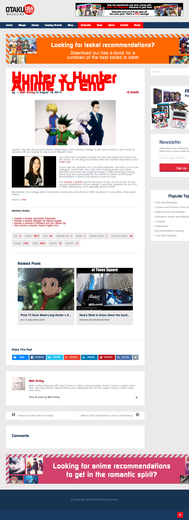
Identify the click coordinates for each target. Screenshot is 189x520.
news (39, 243)
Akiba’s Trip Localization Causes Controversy (107, 415)
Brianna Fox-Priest (101, 320)
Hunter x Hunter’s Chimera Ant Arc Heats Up (40, 223)
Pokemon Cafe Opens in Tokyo (36, 415)
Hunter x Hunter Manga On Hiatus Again (38, 221)
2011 (17, 236)
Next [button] (130, 299)
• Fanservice (161, 226)
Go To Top (180, 515)
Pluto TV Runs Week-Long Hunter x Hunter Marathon (54, 315)
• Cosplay (159, 221)
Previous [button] (21, 299)
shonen (72, 243)
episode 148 (64, 236)
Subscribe (86, 25)
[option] (46, 296)
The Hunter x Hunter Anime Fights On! (36, 225)
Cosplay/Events (53, 25)
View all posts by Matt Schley (44, 397)
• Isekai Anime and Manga (169, 212)
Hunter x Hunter (73, 182)
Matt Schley (27, 92)
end (47, 236)
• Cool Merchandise (165, 235)
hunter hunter (98, 236)
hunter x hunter (122, 236)
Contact (124, 25)
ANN (23, 200)
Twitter (136, 397)
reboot (55, 243)
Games (35, 25)
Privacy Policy (110, 499)
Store (99, 25)
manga (21, 243)
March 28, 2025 (86, 320)
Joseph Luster (39, 320)
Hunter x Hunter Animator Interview (35, 218)
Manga (22, 25)
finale (80, 236)
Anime (9, 25)
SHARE (134, 92)
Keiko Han (65, 162)
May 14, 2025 (26, 320)
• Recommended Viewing (169, 231)
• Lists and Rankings (165, 202)
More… (71, 25)
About (111, 25)
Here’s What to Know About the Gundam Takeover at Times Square (122, 315)
